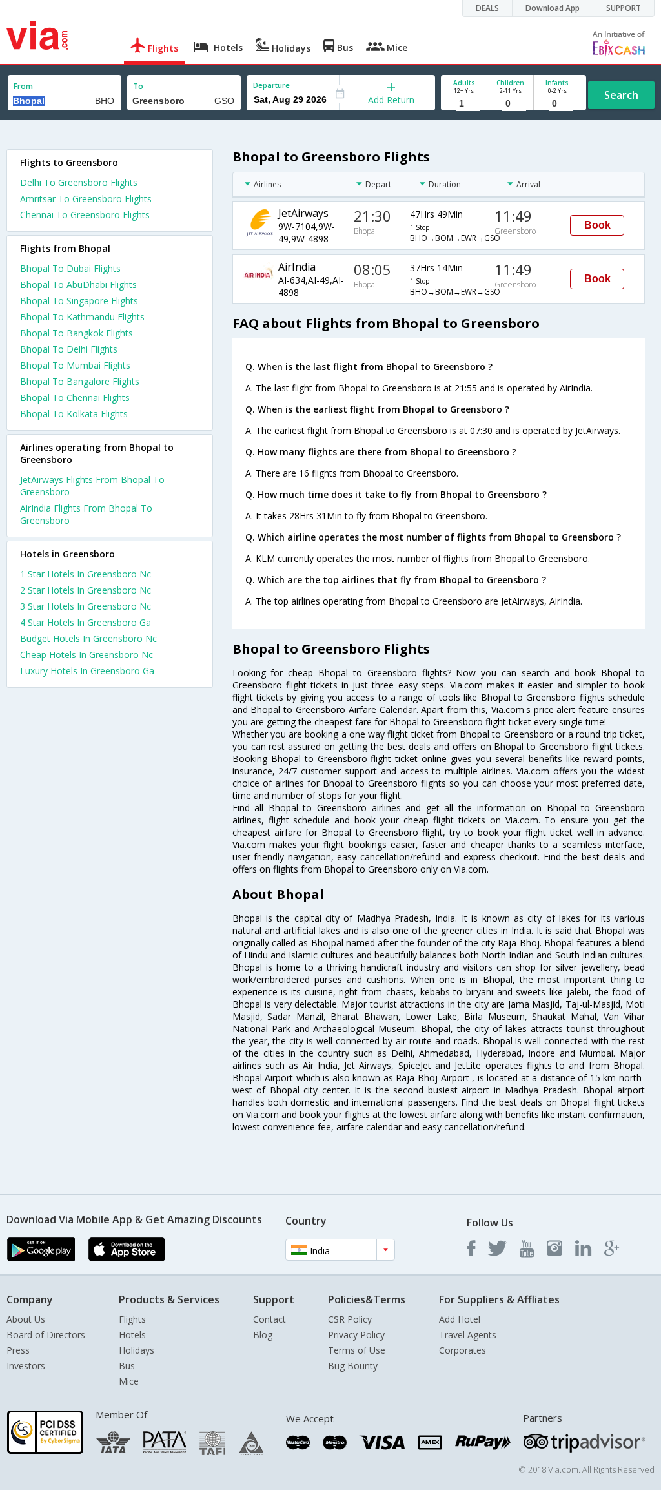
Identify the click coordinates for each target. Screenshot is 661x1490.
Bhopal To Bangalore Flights (79, 381)
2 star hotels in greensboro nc (85, 590)
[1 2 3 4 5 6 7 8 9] (463, 103)
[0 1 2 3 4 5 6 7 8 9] (510, 103)
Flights (132, 1319)
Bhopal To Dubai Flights (70, 268)
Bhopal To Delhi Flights (68, 349)
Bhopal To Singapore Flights (79, 301)
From (23, 86)
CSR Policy (350, 1319)
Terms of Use (356, 1350)
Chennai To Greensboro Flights (85, 215)
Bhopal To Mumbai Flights (75, 365)
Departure (271, 85)
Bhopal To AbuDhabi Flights (78, 284)
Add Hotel (459, 1319)
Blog (262, 1335)
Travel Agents (467, 1335)
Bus (127, 1366)
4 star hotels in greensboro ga (85, 622)
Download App (552, 8)
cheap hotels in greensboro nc (86, 654)
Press (18, 1350)
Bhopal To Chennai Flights (75, 397)
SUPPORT (623, 8)
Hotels (132, 1335)
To (138, 86)
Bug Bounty (353, 1366)
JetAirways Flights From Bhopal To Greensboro (92, 485)
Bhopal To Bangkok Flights (76, 333)
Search (621, 95)
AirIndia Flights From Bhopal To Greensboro (86, 514)
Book (597, 225)
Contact (269, 1319)
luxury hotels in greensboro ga (87, 671)
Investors (25, 1366)
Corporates (462, 1350)
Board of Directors (45, 1335)
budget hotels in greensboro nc (88, 638)
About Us (25, 1319)
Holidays (136, 1350)
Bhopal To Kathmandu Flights (82, 317)
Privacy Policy (356, 1335)
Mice (129, 1381)
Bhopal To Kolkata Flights (74, 414)
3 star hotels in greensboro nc (85, 606)
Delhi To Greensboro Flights (78, 182)
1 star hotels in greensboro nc (85, 574)
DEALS (487, 8)
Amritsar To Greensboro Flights (86, 198)
